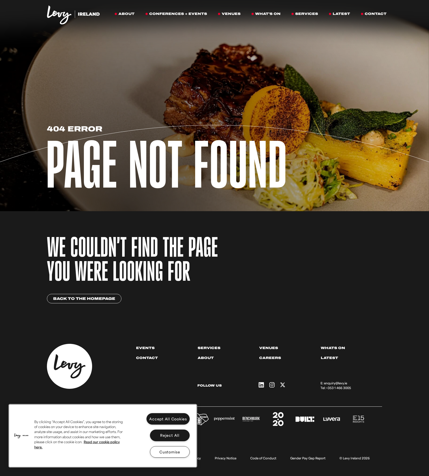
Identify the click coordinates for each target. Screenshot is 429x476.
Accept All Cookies (168, 418)
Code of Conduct (263, 458)
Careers (270, 357)
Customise (169, 451)
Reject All (169, 435)
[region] (102, 436)
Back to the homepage (84, 299)
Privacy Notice (225, 458)
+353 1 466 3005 (338, 388)
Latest (329, 357)
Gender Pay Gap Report (307, 458)
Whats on (333, 348)
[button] (21, 436)
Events (145, 348)
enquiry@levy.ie (335, 383)
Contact (147, 357)
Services (209, 348)
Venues (268, 348)
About (206, 357)
